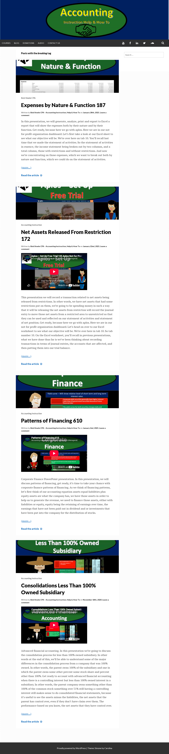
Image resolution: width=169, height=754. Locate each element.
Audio (41, 43)
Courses (6, 43)
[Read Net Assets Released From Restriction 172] (67, 218)
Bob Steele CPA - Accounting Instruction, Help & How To (55, 112)
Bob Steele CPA (28, 98)
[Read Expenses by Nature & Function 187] (67, 91)
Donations (28, 43)
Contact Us (54, 43)
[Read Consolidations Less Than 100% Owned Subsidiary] (67, 572)
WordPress (81, 748)
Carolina (108, 748)
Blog (16, 43)
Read (32, 175)
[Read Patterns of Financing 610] (67, 407)
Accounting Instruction (31, 225)
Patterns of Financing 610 (51, 420)
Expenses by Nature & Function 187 (63, 105)
